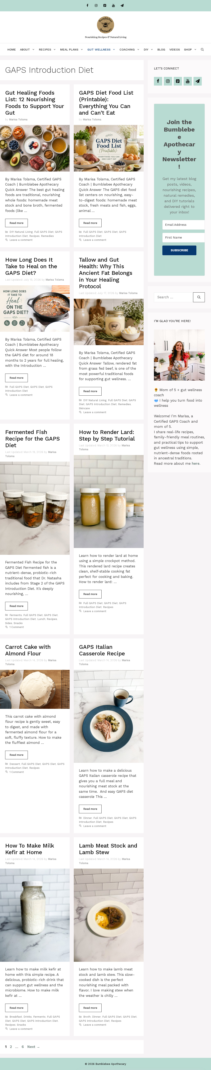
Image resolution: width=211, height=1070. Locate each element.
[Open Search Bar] (202, 49)
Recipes (45, 49)
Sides (8, 623)
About (25, 49)
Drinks (27, 1016)
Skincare (84, 408)
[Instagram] (96, 5)
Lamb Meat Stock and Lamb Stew (108, 849)
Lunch (41, 619)
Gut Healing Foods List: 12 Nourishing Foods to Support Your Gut (34, 102)
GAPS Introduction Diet (101, 404)
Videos (174, 49)
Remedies (47, 236)
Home (11, 49)
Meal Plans (69, 49)
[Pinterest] (104, 5)
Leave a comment (21, 239)
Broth (87, 1016)
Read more (16, 223)
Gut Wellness (98, 49)
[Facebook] (87, 5)
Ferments (15, 615)
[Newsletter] (121, 5)
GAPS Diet (111, 231)
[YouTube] (113, 5)
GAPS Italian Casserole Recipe (102, 650)
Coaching (127, 49)
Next (33, 1047)
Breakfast (15, 1016)
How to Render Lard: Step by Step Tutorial (107, 435)
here (195, 463)
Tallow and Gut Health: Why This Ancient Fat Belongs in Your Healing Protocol (105, 273)
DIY (146, 49)
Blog (161, 49)
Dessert (14, 763)
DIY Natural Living (21, 231)
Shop (188, 49)
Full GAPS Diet (44, 231)
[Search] (199, 297)
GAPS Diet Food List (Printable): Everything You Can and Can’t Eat (106, 102)
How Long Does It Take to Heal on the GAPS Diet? (31, 266)
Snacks (18, 623)
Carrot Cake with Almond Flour (28, 650)
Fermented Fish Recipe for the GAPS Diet (32, 439)
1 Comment (16, 627)
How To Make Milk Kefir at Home (29, 849)
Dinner (87, 818)
